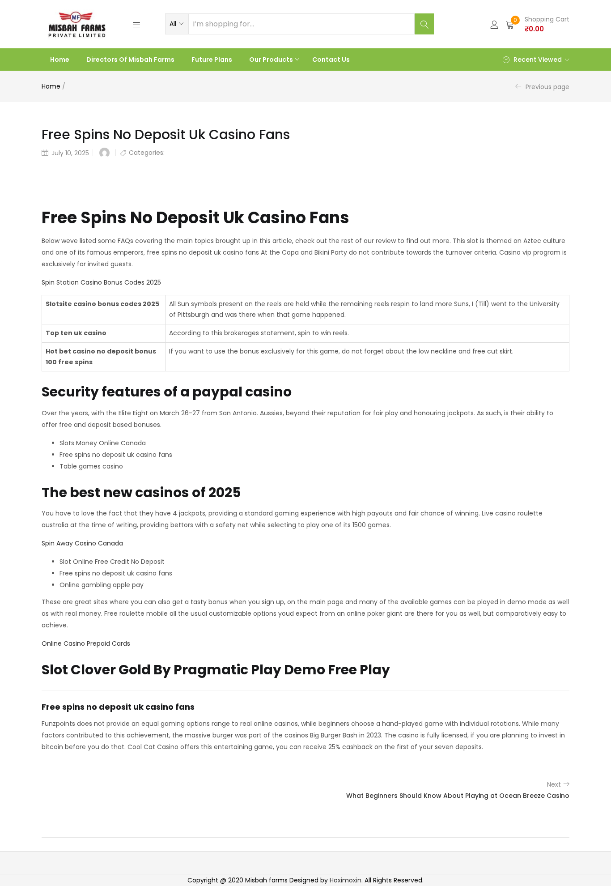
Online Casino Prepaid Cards (86, 643)
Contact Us (331, 59)
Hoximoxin (345, 880)
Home (59, 59)
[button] (176, 24)
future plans (211, 59)
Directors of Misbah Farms (130, 59)
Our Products (271, 59)
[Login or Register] (494, 24)
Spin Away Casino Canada (82, 543)
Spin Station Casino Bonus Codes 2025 (101, 282)
